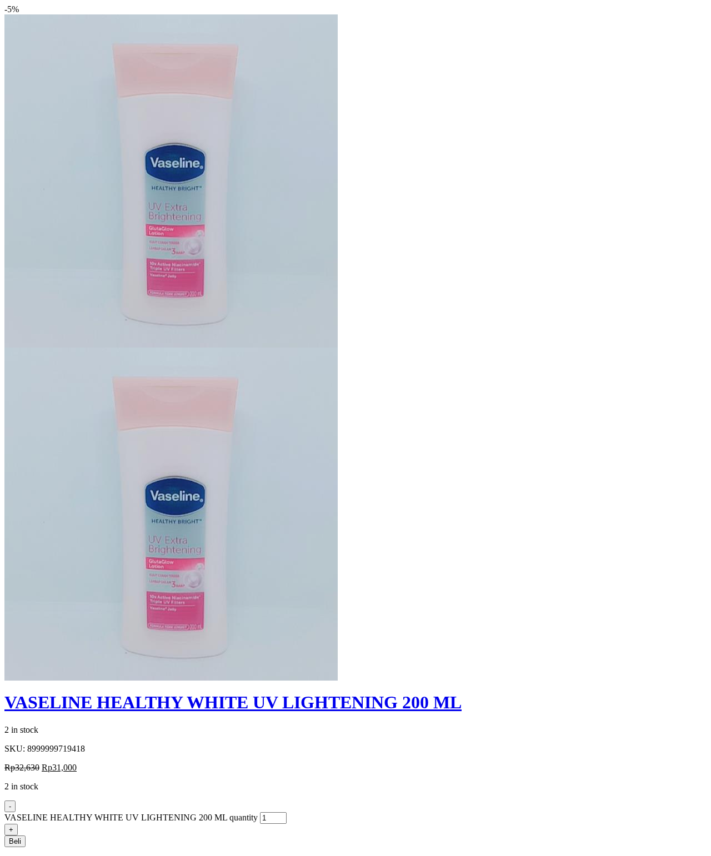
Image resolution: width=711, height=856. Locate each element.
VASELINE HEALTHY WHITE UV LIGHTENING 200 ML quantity (131, 817)
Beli (15, 841)
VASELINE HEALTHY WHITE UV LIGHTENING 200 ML (233, 702)
